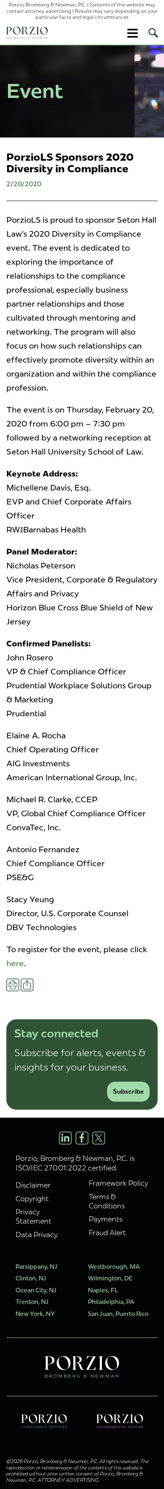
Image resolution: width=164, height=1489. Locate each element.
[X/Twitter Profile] (98, 1138)
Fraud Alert (107, 1232)
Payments (105, 1219)
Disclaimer (33, 1185)
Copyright (32, 1198)
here (15, 963)
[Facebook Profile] (82, 1138)
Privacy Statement (33, 1216)
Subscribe (128, 1091)
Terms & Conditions (107, 1201)
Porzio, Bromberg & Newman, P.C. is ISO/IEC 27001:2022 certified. (75, 1163)
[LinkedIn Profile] (65, 1138)
